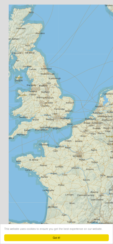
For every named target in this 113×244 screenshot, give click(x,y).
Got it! (56, 238)
